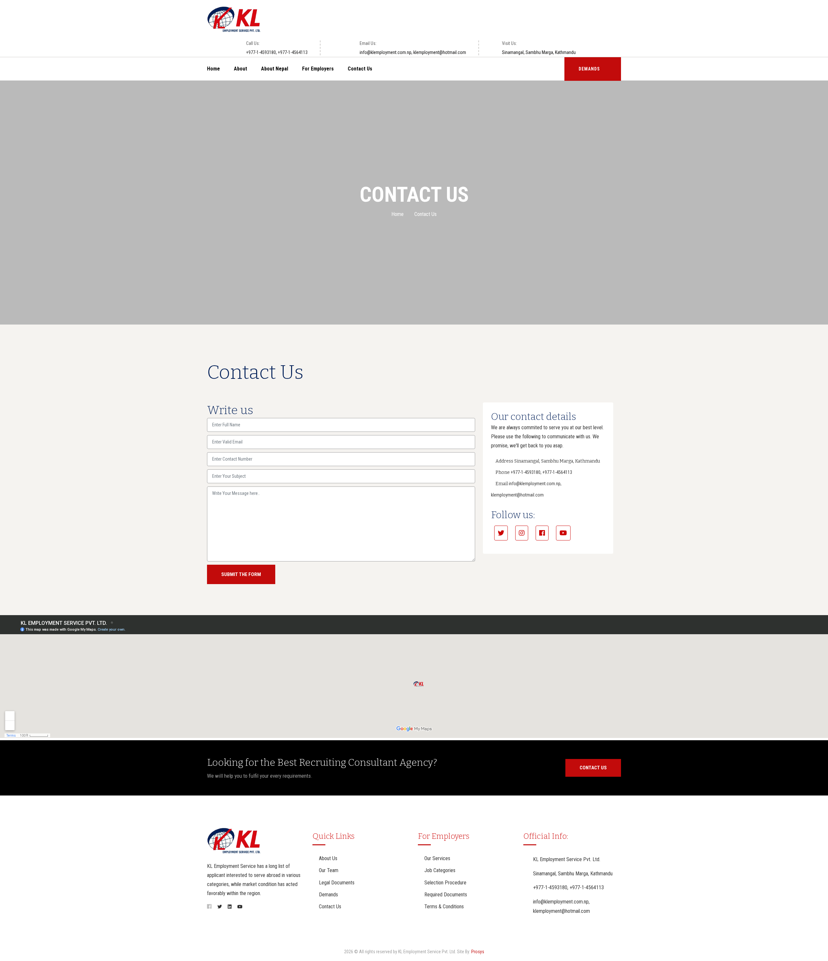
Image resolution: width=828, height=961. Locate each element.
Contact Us (360, 69)
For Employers (318, 69)
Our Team (328, 870)
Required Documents (445, 895)
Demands (328, 895)
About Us (328, 858)
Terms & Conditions (444, 906)
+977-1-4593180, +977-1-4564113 (277, 52)
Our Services (437, 858)
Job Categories (439, 870)
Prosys (477, 951)
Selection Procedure (445, 883)
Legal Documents (336, 883)
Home (213, 69)
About (240, 69)
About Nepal (274, 69)
